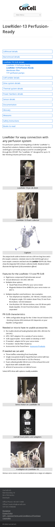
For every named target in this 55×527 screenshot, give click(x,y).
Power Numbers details (13, 94)
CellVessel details (10, 51)
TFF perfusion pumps (15, 73)
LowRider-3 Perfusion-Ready (18, 65)
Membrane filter (13, 70)
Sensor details (9, 99)
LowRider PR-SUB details (13, 62)
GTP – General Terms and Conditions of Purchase (22, 516)
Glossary (6, 110)
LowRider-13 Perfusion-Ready (20, 68)
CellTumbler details (11, 78)
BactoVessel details (11, 57)
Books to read (9, 126)
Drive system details (11, 83)
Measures (7, 115)
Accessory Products (37, 346)
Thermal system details (13, 88)
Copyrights (7, 518)
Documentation (9, 104)
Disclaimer (6, 511)
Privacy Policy (8, 513)
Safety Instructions (11, 121)
